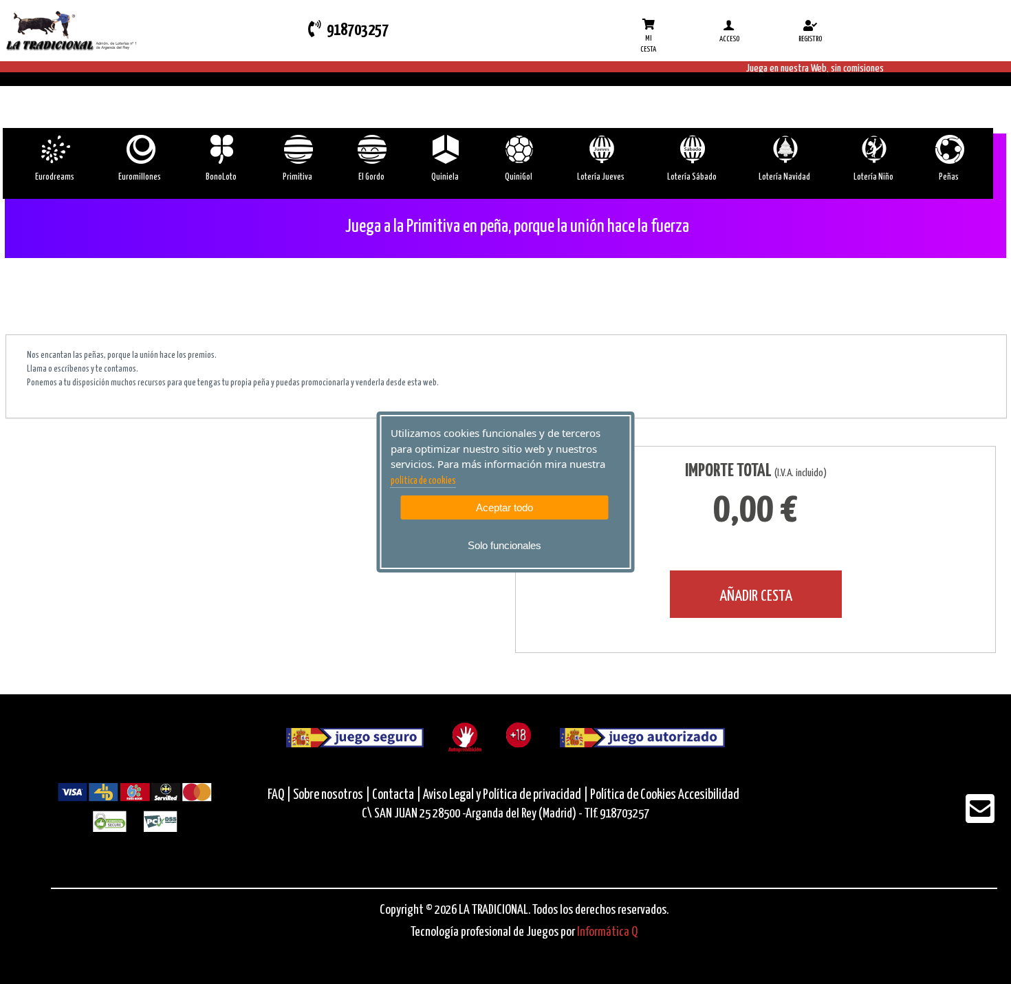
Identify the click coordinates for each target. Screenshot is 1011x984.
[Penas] (948, 149)
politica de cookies (423, 481)
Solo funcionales (504, 545)
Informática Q (607, 932)
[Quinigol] (518, 149)
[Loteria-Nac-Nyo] (873, 149)
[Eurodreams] (54, 149)
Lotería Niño (873, 177)
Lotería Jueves (600, 177)
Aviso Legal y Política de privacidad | (506, 795)
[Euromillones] (140, 149)
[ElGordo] (371, 149)
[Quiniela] (444, 149)
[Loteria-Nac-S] (691, 149)
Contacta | (396, 795)
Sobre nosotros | (331, 795)
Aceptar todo (504, 507)
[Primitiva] (297, 149)
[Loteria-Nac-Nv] (784, 149)
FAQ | (280, 795)
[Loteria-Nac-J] (600, 149)
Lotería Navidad (784, 177)
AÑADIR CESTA (755, 596)
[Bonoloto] (221, 149)
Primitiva (297, 177)
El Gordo (371, 177)
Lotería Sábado (692, 177)
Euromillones (139, 177)
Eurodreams (54, 177)
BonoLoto (221, 177)
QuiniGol (518, 177)
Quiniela (445, 177)
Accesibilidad (708, 795)
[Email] (980, 818)
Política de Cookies (633, 795)
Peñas (949, 177)
